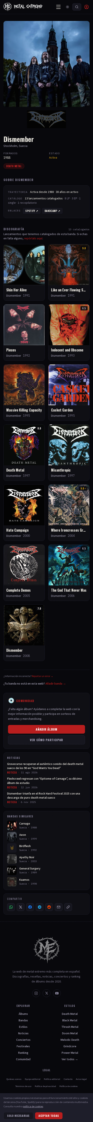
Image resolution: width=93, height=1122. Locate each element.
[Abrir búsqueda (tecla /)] (76, 7)
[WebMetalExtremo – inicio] (24, 7)
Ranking (23, 1053)
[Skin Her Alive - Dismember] (24, 272)
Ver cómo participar (46, 739)
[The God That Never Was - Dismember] (68, 573)
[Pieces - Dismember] (24, 332)
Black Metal (69, 1020)
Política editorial (52, 1079)
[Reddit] (49, 907)
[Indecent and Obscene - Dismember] (68, 332)
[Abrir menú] (58, 7)
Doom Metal (70, 1033)
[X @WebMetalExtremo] (46, 993)
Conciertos (23, 1040)
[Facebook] (30, 907)
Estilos (23, 1027)
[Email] (59, 907)
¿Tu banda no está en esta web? (34, 684)
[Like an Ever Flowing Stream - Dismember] (68, 272)
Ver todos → (70, 1059)
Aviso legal (81, 1079)
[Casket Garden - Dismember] (68, 392)
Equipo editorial (32, 1079)
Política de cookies (68, 1086)
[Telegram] (39, 907)
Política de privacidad (45, 1086)
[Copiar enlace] (68, 907)
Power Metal (70, 1053)
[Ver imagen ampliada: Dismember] (46, 64)
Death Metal (14, 166)
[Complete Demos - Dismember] (24, 573)
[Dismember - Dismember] (24, 633)
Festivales (23, 1046)
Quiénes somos (13, 1079)
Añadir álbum (46, 729)
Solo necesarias (18, 1115)
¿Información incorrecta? (28, 676)
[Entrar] (86, 7)
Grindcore (69, 1046)
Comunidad (23, 1059)
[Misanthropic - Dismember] (68, 452)
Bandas (23, 1020)
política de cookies (33, 1106)
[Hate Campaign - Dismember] (24, 513)
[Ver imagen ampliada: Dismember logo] (46, 119)
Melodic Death (70, 1040)
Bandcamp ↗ (52, 211)
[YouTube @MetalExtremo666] (57, 993)
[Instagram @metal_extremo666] (36, 993)
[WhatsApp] (11, 907)
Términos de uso (23, 1086)
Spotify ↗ (31, 211)
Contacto (68, 1079)
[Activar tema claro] (67, 6)
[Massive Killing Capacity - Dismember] (24, 392)
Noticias (23, 1033)
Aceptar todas (48, 1115)
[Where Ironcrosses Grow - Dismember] (68, 513)
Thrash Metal (69, 1027)
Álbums (23, 1014)
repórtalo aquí (33, 238)
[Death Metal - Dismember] (24, 452)
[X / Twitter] (20, 907)
